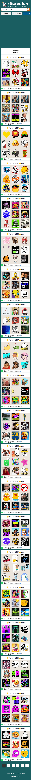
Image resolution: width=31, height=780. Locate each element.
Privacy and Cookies (19, 773)
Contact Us (9, 773)
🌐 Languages (17, 13)
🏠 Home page (6, 13)
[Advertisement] (15, 32)
